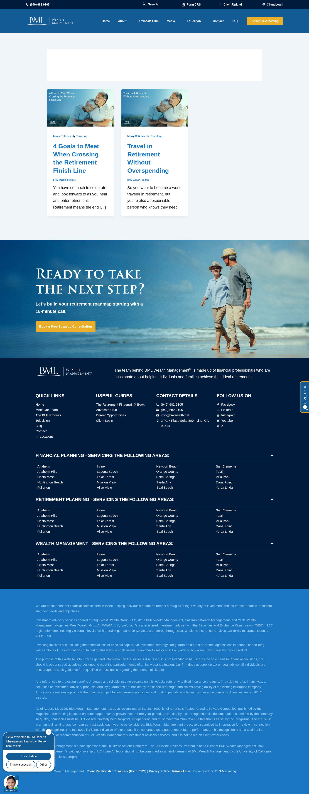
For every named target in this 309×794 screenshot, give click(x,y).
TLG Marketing (225, 771)
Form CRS (194, 4)
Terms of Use (181, 771)
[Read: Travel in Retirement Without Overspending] (154, 107)
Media (171, 21)
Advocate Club (148, 21)
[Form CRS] (183, 4)
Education (194, 21)
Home (106, 21)
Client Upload (233, 4)
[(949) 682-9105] (27, 4)
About (122, 21)
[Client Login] (263, 4)
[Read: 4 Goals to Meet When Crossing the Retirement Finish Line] (80, 107)
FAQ (235, 21)
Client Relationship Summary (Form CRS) (116, 771)
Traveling (81, 136)
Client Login (275, 4)
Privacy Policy (159, 771)
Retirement (67, 136)
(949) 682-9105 (40, 4)
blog (56, 136)
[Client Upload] (220, 4)
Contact (218, 21)
